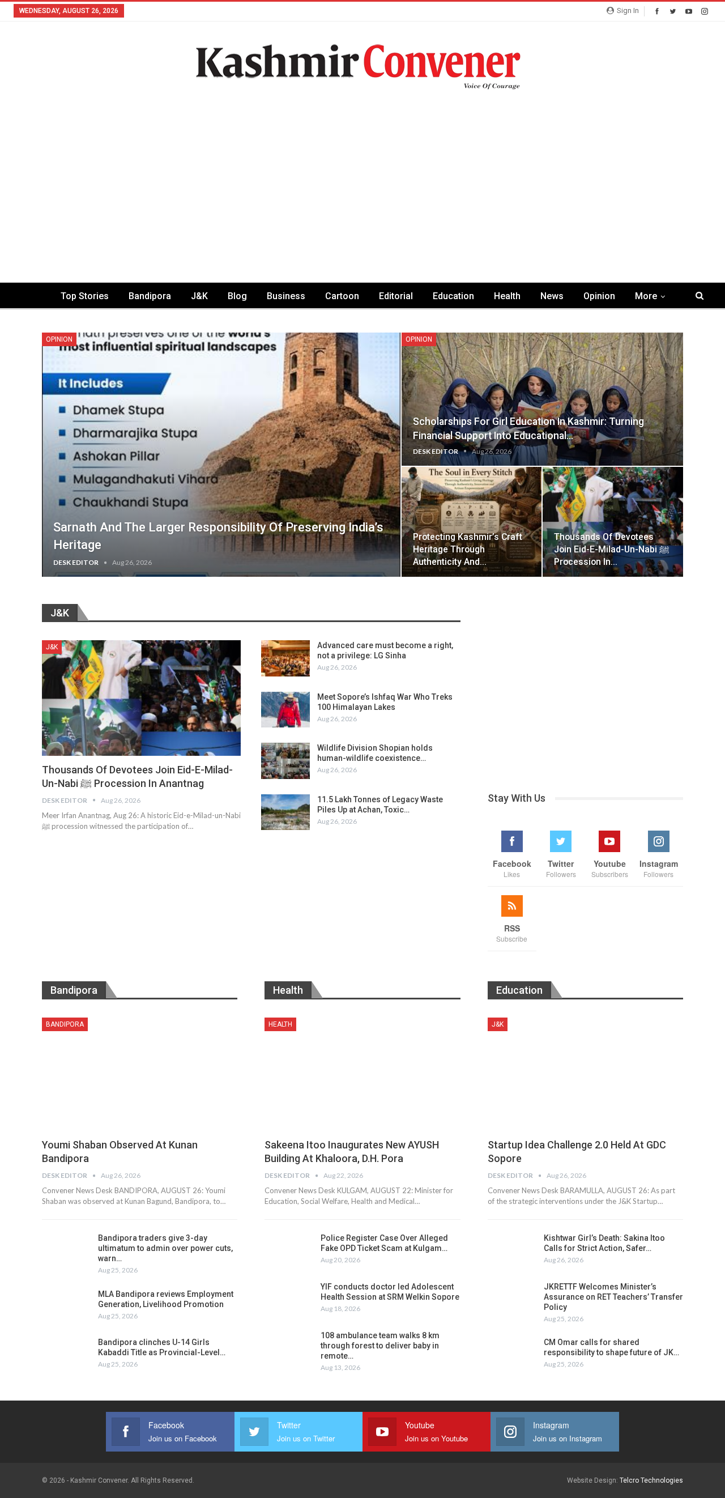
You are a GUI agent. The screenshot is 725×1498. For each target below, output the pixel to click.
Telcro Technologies (651, 1480)
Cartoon (342, 296)
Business (286, 296)
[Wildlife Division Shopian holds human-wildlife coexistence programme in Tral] (285, 761)
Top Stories (85, 296)
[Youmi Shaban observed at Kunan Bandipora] (139, 1074)
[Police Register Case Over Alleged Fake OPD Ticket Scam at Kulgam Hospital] (289, 1251)
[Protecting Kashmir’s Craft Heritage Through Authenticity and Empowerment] (471, 521)
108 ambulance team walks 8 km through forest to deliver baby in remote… (380, 1345)
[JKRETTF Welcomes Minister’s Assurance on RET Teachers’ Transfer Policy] (512, 1300)
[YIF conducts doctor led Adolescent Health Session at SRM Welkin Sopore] (289, 1300)
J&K (199, 296)
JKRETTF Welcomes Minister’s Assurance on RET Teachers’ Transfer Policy (613, 1297)
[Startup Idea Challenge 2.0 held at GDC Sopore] (585, 1074)
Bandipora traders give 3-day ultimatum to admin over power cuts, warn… (165, 1248)
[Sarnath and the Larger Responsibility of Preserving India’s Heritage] (221, 454)
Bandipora (150, 296)
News (552, 296)
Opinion (599, 296)
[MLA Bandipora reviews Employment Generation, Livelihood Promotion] (66, 1307)
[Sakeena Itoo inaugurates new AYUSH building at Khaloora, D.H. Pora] (362, 1074)
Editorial (396, 296)
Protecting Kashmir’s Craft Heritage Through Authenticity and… (467, 549)
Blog (237, 296)
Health (507, 296)
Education (453, 296)
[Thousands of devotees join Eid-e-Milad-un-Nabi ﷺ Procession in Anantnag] (612, 521)
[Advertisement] (362, 174)
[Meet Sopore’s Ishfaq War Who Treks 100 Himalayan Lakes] (285, 710)
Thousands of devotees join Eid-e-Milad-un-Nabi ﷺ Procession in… (611, 549)
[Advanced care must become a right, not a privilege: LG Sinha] (285, 658)
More (646, 296)
